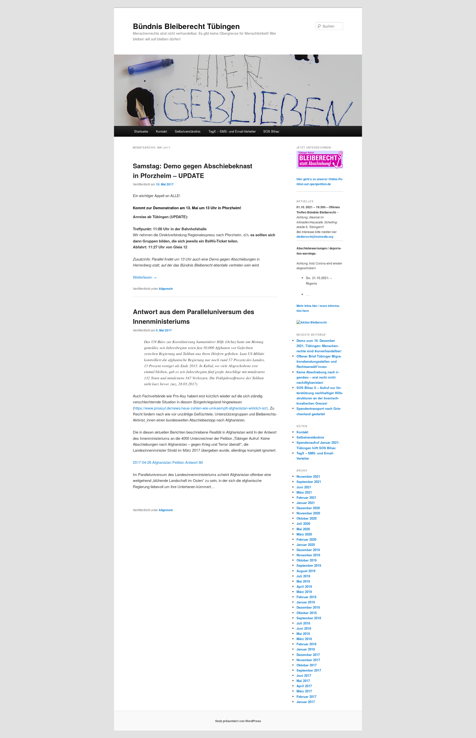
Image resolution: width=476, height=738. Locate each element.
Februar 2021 (306, 497)
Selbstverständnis (188, 131)
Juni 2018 (304, 628)
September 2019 (309, 565)
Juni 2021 (304, 487)
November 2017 (308, 659)
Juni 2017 (304, 675)
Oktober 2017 (307, 665)
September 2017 (309, 670)
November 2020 (308, 513)
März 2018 (304, 638)
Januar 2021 (306, 502)
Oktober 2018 (307, 612)
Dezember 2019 (308, 549)
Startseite (141, 131)
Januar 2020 (306, 544)
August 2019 (306, 570)
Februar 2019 (306, 596)
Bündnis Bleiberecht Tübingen (186, 26)
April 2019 (304, 586)
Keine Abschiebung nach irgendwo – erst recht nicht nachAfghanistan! (318, 377)
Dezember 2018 (308, 607)
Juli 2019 (303, 576)
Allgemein (166, 288)
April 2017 (304, 685)
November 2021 (308, 476)
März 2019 (304, 591)
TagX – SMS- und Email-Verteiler (232, 131)
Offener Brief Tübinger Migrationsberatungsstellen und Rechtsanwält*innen (319, 361)
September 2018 (309, 618)
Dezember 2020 (308, 507)
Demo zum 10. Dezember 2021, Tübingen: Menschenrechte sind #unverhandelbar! (319, 345)
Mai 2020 (303, 529)
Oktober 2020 (307, 518)
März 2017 (304, 691)
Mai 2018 (303, 633)
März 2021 (304, 492)
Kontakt (161, 131)
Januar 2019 (306, 602)
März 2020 (304, 534)
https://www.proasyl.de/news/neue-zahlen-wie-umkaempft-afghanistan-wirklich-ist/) (201, 408)
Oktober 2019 (307, 560)
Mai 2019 (303, 581)
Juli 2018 (303, 623)
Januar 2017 (306, 701)
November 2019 (308, 555)
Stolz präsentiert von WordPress (238, 721)
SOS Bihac (271, 131)
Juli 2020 (303, 523)
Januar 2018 (306, 649)
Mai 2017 (303, 680)
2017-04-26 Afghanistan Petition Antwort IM (168, 462)
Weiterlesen (145, 277)
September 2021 (309, 481)
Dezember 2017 (308, 654)
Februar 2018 (306, 644)
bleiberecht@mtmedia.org (315, 237)
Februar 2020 (306, 539)
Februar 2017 (306, 696)
